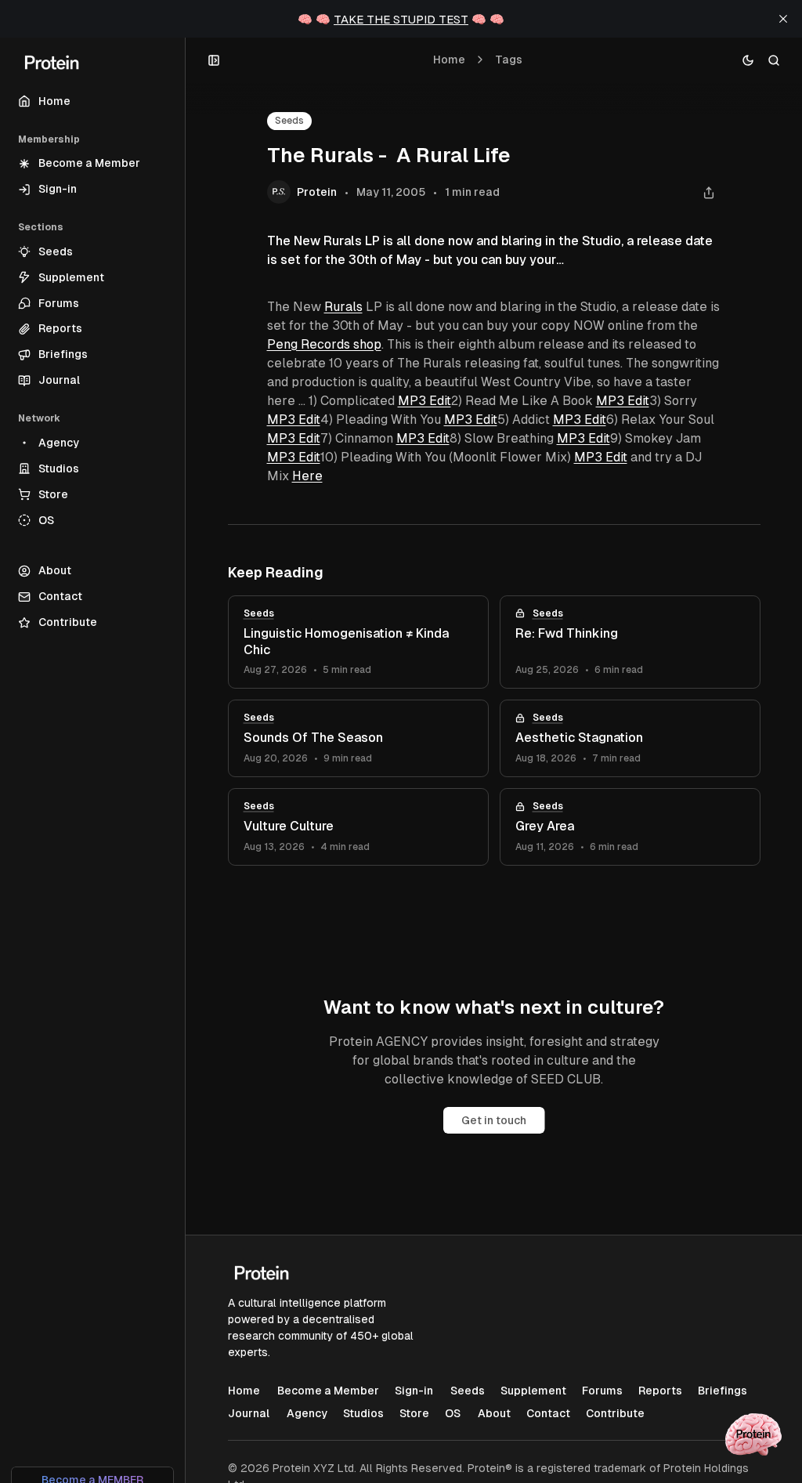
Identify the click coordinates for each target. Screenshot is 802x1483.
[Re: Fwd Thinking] (630, 642)
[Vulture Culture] (358, 827)
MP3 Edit (424, 400)
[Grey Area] (630, 827)
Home (449, 59)
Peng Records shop (324, 344)
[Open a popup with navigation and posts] (214, 60)
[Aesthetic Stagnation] (630, 738)
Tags (508, 59)
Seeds (289, 120)
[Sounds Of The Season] (358, 738)
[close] (783, 18)
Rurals (343, 306)
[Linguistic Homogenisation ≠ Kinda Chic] (358, 642)
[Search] (774, 60)
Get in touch (493, 1120)
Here (307, 475)
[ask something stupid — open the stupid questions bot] (753, 1434)
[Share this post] (709, 192)
